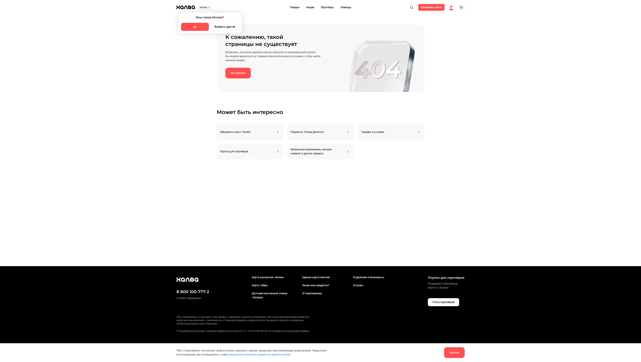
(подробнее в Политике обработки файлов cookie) (259, 354)
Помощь (346, 7)
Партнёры (327, 7)
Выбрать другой (225, 26)
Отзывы (358, 285)
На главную (238, 73)
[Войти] (451, 7)
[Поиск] (411, 7)
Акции (310, 7)
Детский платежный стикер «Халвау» (269, 295)
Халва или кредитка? (315, 285)
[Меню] (461, 7)
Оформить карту (431, 7)
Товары (294, 7)
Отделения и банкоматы (368, 277)
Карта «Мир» (260, 285)
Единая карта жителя (316, 277)
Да (195, 26)
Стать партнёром (443, 302)
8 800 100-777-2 (192, 291)
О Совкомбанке (312, 293)
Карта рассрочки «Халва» (268, 277)
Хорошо (454, 352)
